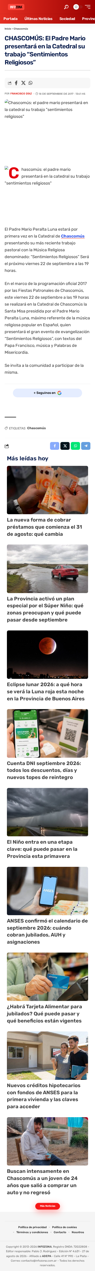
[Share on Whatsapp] (30, 83)
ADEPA (46, 1256)
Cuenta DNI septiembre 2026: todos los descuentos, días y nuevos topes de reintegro (44, 770)
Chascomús (21, 28)
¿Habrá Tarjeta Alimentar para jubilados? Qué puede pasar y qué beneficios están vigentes (44, 1013)
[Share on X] (23, 83)
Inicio (8, 28)
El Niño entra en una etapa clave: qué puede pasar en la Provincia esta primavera (42, 849)
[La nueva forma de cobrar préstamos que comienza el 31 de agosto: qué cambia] (47, 490)
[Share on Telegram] (85, 446)
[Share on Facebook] (16, 83)
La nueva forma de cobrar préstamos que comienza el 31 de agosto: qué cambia (44, 527)
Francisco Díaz (21, 93)
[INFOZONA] (16, 7)
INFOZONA (45, 1246)
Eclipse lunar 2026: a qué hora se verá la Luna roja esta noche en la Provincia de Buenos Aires (46, 691)
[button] (66, 7)
